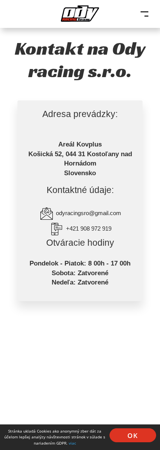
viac (72, 443)
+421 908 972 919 (88, 228)
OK (132, 435)
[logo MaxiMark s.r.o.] (80, 15)
